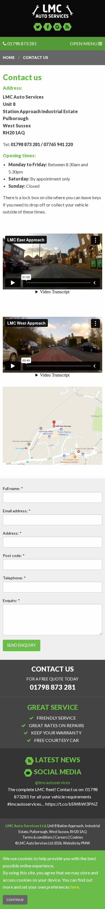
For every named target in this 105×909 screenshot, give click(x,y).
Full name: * (13, 488)
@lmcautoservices (52, 782)
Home (9, 57)
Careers (61, 837)
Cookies (76, 837)
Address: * (12, 533)
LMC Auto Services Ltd (52, 11)
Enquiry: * (11, 600)
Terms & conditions (37, 837)
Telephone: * (14, 577)
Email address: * (17, 510)
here (75, 886)
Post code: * (14, 555)
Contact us (35, 57)
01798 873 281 (21, 43)
